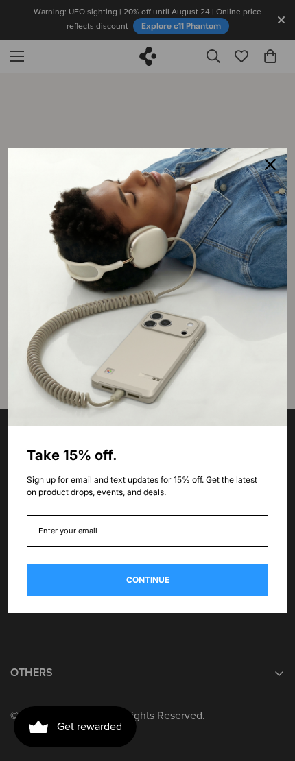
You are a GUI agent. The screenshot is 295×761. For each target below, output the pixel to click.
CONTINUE (147, 580)
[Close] (270, 164)
